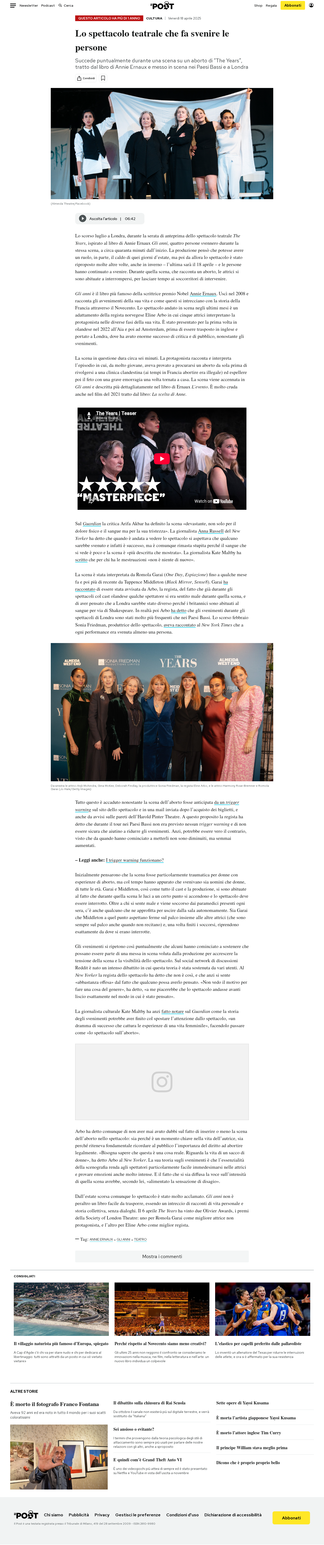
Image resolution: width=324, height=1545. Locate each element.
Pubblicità (79, 1514)
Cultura (154, 18)
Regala (271, 5)
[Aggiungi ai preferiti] (103, 78)
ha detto (178, 610)
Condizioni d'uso (182, 1514)
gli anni (123, 1239)
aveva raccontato (180, 624)
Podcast (48, 5)
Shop (258, 5)
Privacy (102, 1514)
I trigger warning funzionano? (135, 860)
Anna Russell (211, 531)
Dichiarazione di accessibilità (233, 1514)
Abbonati (292, 5)
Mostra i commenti (162, 1256)
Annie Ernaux (203, 293)
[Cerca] (60, 5)
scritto (81, 559)
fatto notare (173, 1011)
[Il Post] (162, 5)
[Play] (83, 218)
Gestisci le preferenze (138, 1514)
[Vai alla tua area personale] (311, 5)
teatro (140, 1239)
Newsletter (29, 5)
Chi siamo (53, 1514)
